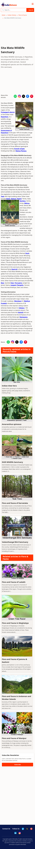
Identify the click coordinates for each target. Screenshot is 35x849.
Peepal (19, 199)
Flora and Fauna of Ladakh (13, 582)
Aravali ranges (19, 149)
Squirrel (14, 269)
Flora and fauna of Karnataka (15, 503)
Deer (12, 283)
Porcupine (18, 283)
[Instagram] (19, 833)
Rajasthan (4, 117)
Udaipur (22, 308)
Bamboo (23, 201)
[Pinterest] (31, 828)
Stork (27, 253)
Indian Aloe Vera (9, 386)
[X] (27, 828)
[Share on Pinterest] (31, 96)
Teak (2, 196)
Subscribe (17, 764)
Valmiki (20, 312)
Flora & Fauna (22, 15)
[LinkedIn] (15, 833)
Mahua (26, 203)
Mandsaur (18, 301)
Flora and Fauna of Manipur (14, 738)
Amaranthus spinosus (11, 424)
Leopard (13, 285)
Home (3, 15)
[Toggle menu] (32, 4)
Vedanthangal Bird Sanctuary (15, 542)
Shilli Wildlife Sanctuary (12, 462)
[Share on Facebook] (27, 96)
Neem (8, 199)
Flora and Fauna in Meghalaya (15, 623)
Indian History (12, 15)
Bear (2, 283)
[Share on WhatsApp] (15, 96)
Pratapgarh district (8, 112)
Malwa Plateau (21, 151)
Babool (13, 199)
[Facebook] (22, 828)
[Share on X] (23, 96)
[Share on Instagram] (19, 96)
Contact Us (6, 829)
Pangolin (20, 285)
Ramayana (23, 317)
